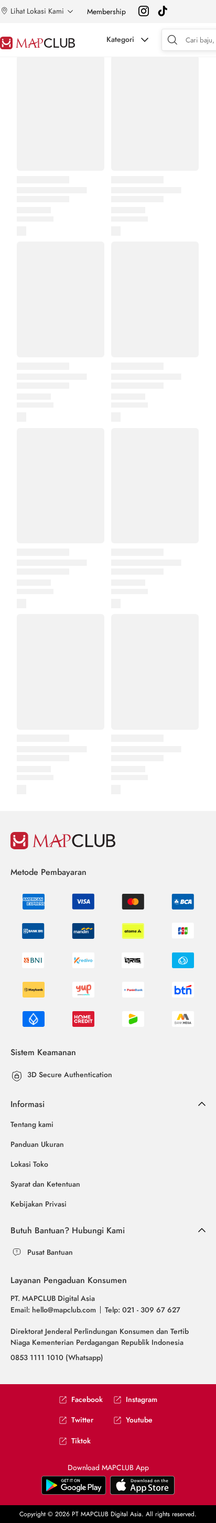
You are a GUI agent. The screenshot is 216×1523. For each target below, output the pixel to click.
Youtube (139, 1420)
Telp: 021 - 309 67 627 (142, 1309)
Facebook (87, 1400)
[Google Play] (142, 1492)
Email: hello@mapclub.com (53, 1309)
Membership (106, 11)
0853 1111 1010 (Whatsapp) (56, 1357)
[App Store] (73, 1492)
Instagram (141, 1400)
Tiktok (81, 1441)
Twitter (82, 1420)
